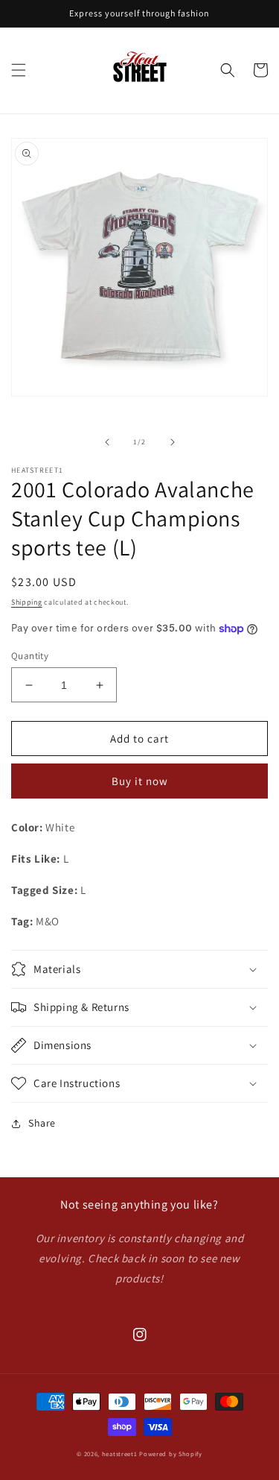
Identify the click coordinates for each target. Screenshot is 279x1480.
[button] (18, 70)
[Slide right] (172, 442)
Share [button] (42, 1123)
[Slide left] (107, 442)
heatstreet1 (120, 1453)
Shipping (26, 602)
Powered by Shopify (170, 1453)
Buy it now (140, 781)
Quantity (29, 655)
